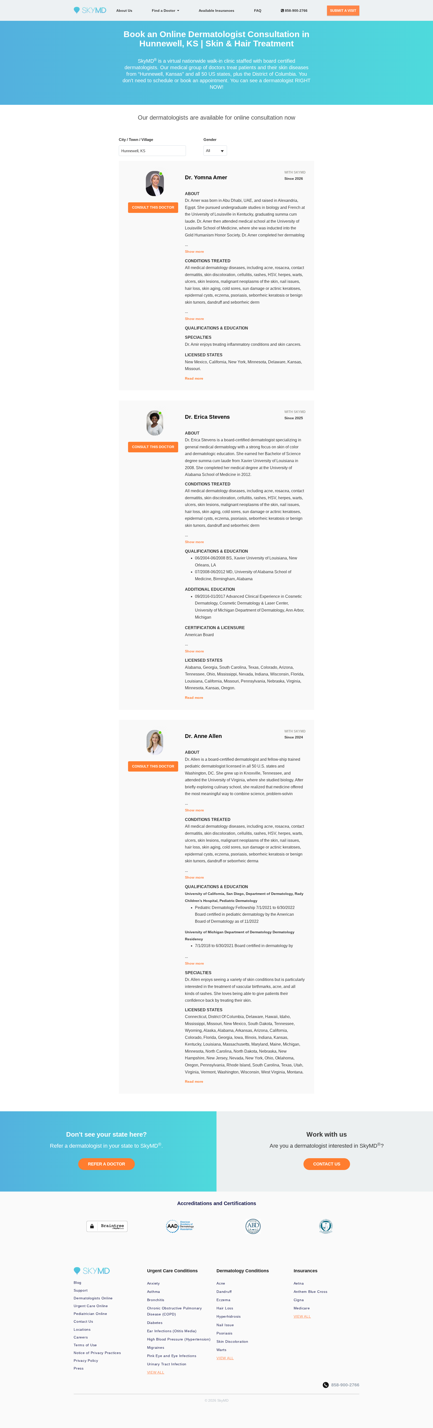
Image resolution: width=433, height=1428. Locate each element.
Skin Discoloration (232, 1341)
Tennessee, (195, 674)
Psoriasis (224, 1333)
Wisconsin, (280, 674)
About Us (124, 11)
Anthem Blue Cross (311, 1292)
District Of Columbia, (227, 1017)
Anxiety (153, 1283)
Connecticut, (196, 1017)
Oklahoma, (284, 1058)
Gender (209, 139)
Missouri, (232, 681)
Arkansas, (244, 1030)
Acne (220, 1283)
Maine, (276, 1044)
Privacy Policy (86, 1361)
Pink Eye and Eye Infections (171, 1356)
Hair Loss (224, 1308)
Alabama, (194, 667)
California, (218, 362)
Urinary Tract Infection (167, 1364)
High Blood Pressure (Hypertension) (179, 1339)
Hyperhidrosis (228, 1316)
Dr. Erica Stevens (207, 417)
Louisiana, (194, 681)
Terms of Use (85, 1345)
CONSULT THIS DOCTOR (153, 207)
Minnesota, (258, 362)
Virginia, (293, 681)
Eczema (223, 1300)
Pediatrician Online (90, 1314)
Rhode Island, (239, 1065)
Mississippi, (228, 674)
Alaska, (210, 1030)
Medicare (302, 1308)
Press (79, 1368)
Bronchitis (156, 1300)
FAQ (257, 11)
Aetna (299, 1283)
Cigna (299, 1300)
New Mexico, (197, 362)
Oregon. (228, 688)
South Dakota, (261, 1024)
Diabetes (155, 1323)
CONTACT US (326, 1164)
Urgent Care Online (91, 1306)
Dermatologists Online (93, 1298)
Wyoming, (194, 1030)
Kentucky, (194, 1044)
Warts (221, 1350)
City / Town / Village (136, 139)
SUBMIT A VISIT (343, 11)
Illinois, (251, 1037)
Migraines (155, 1348)
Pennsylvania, (254, 681)
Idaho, (285, 1017)
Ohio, (211, 674)
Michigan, (291, 1044)
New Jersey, (217, 1058)
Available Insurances (216, 11)
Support (80, 1290)
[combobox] (215, 150)
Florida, (297, 674)
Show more (194, 251)
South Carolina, (233, 667)
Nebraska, (276, 681)
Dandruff (224, 1292)
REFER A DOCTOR (106, 1164)
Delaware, (277, 362)
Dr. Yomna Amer (206, 177)
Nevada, (247, 674)
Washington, (229, 1072)
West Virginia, (274, 1072)
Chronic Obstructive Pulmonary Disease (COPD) (174, 1311)
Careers (81, 1337)
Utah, (298, 1065)
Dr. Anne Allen (203, 736)
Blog (77, 1283)
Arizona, (286, 667)
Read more (194, 378)
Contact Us (83, 1321)
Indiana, (262, 674)
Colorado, (270, 667)
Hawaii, (272, 1017)
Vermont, (209, 1072)
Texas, (254, 667)
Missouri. (193, 369)
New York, (238, 362)
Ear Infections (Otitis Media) (172, 1331)
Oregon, (192, 1065)
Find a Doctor (164, 11)
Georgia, (211, 667)
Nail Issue (225, 1325)
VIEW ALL (155, 1372)
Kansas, (294, 362)
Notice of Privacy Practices (97, 1353)
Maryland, (260, 1044)
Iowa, (239, 1037)
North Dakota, (246, 1051)
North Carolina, (219, 1051)
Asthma (153, 1292)
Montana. (295, 1072)
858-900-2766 (295, 11)
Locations (82, 1329)
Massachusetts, (237, 1044)
